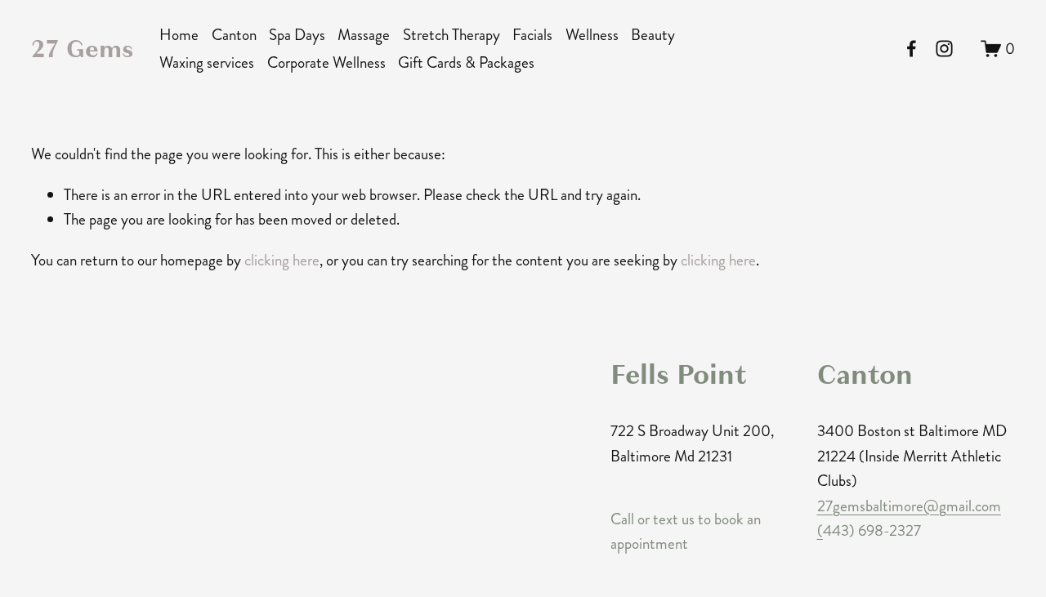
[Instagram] (944, 48)
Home (179, 35)
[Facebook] (911, 48)
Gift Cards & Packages (466, 62)
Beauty (653, 35)
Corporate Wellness (326, 62)
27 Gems (82, 48)
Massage (363, 35)
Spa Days (297, 35)
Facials (532, 35)
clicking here (282, 260)
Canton (234, 35)
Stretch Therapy (451, 35)
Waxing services (206, 62)
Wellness (592, 35)
